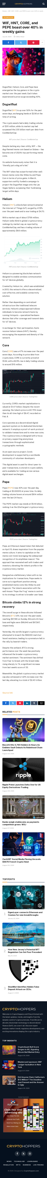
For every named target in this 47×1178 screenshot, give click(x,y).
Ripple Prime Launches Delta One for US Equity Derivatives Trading (21, 786)
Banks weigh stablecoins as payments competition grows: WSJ (20, 823)
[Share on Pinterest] (33, 42)
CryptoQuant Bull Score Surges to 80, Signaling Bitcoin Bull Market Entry (29, 1049)
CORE (10, 351)
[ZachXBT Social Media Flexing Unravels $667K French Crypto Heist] (23, 844)
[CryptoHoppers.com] (23, 4)
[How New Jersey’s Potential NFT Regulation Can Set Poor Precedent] (23, 934)
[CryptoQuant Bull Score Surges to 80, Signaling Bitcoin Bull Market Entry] (9, 1050)
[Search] (43, 4)
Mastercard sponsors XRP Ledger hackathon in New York (30, 1064)
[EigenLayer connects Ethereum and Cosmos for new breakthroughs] (23, 897)
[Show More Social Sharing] (42, 42)
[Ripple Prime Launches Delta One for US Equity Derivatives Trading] (23, 770)
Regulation (8, 1165)
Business (27, 1165)
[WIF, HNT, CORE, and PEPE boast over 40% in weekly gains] (23, 61)
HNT (12, 205)
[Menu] (4, 4)
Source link (7, 693)
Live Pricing (38, 1165)
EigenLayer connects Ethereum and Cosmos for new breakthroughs (25, 913)
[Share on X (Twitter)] (21, 42)
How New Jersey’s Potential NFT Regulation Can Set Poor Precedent (25, 950)
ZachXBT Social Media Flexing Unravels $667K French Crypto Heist (21, 860)
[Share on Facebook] (8, 42)
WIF (14, 110)
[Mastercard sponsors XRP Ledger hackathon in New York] (9, 1065)
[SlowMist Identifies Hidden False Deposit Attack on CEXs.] (23, 972)
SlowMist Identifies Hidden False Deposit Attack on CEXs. (23, 988)
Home (4, 11)
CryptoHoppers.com (31, 1171)
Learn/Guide (32, 1161)
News (9, 1161)
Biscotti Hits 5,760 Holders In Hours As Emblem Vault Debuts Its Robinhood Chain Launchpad (22, 747)
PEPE (10, 488)
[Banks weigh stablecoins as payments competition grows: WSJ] (23, 807)
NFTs (18, 1165)
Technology (8, 17)
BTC (13, 616)
